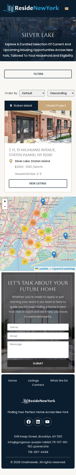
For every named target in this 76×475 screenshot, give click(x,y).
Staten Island (40, 161)
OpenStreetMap (63, 269)
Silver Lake (22, 161)
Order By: (11, 93)
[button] (44, 215)
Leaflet (43, 269)
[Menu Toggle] (66, 8)
